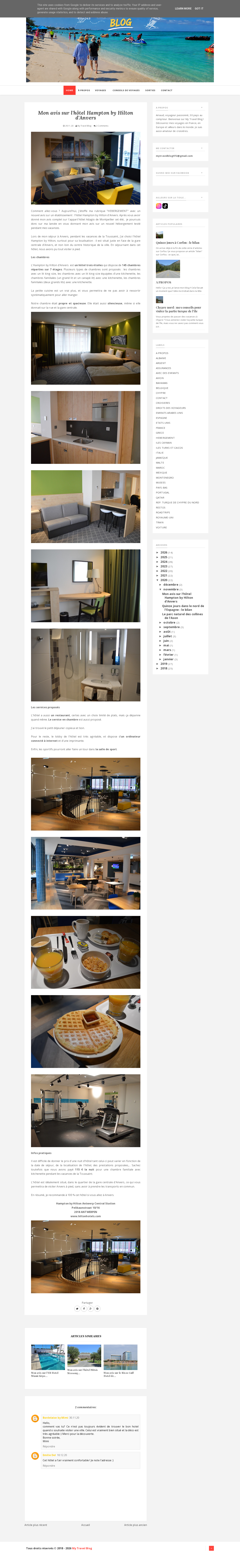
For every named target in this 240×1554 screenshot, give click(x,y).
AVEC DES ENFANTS (167, 373)
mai (166, 645)
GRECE (160, 432)
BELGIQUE (162, 388)
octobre (169, 622)
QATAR (160, 497)
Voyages (100, 90)
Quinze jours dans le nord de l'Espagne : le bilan (183, 608)
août (167, 631)
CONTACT (162, 398)
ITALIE (160, 452)
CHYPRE (161, 392)
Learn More (183, 8)
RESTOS (160, 507)
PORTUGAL (162, 492)
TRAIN (159, 522)
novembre (171, 589)
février (168, 655)
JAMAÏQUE (162, 457)
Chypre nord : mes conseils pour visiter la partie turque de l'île (178, 309)
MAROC (160, 467)
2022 (164, 571)
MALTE (160, 462)
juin (166, 641)
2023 (164, 566)
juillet (168, 636)
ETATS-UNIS (163, 422)
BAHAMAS (162, 382)
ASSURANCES (163, 368)
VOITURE (161, 527)
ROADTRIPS (163, 512)
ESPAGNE (161, 417)
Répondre (49, 1446)
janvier (168, 659)
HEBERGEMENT (165, 437)
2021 (164, 575)
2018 (164, 668)
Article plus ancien (135, 1525)
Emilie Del (49, 1455)
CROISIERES (163, 402)
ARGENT (161, 363)
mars (167, 650)
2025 (164, 557)
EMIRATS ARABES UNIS (169, 412)
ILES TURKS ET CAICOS (169, 447)
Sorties (150, 90)
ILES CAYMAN (164, 442)
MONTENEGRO (165, 477)
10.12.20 (62, 1455)
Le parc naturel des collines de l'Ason (182, 616)
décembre (171, 584)
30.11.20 (74, 1417)
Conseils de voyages (126, 90)
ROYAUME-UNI (165, 517)
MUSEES (161, 482)
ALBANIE (161, 358)
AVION (160, 378)
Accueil (85, 1525)
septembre (172, 627)
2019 (164, 664)
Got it (199, 8)
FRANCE (160, 427)
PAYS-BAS (161, 487)
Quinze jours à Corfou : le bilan (177, 243)
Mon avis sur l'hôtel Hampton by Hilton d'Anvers (177, 597)
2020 (164, 580)
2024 (164, 562)
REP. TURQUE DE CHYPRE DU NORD (177, 502)
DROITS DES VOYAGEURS (171, 407)
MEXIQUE (161, 472)
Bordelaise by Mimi (55, 1417)
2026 (164, 552)
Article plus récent (35, 1525)
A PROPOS (163, 282)
